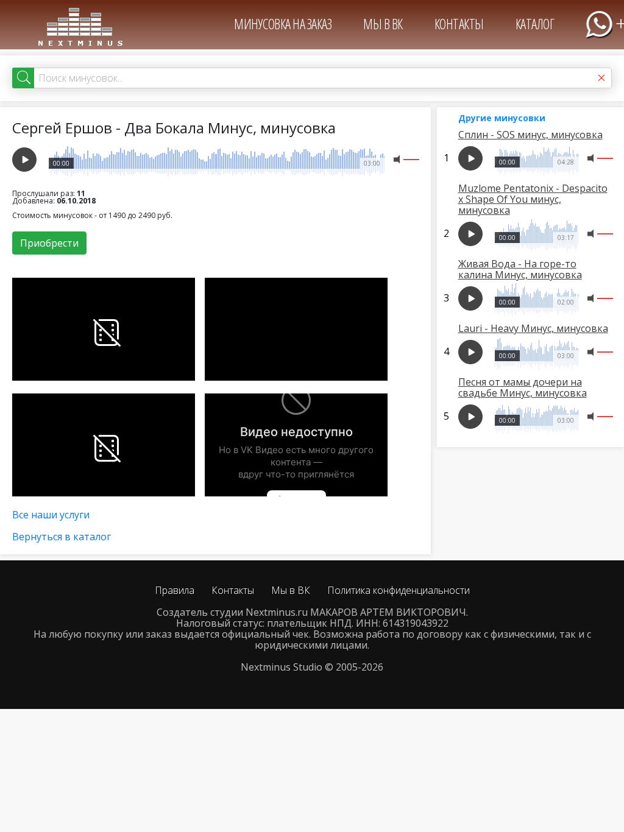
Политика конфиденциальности (398, 590)
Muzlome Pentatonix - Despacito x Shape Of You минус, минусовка (533, 199)
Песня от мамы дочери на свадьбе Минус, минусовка (522, 387)
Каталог (535, 23)
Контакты (459, 23)
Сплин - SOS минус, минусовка (530, 134)
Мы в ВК (383, 23)
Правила (174, 590)
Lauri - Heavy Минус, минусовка (533, 328)
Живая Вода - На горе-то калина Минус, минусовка (520, 269)
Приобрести (49, 243)
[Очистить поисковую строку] (601, 78)
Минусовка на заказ (283, 23)
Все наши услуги (51, 514)
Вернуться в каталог (61, 536)
